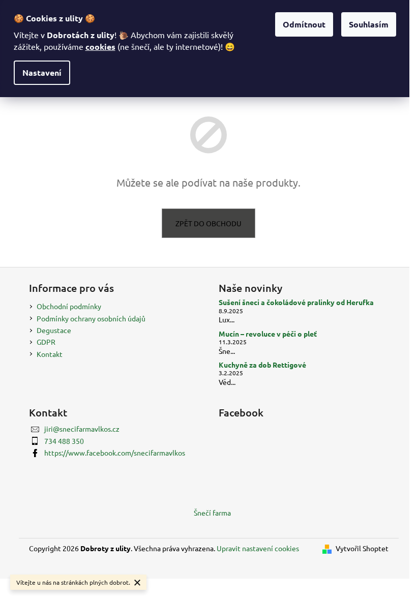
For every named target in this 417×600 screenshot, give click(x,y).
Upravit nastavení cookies (258, 548)
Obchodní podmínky (69, 306)
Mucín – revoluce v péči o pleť (268, 334)
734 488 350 (64, 440)
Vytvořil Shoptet (362, 548)
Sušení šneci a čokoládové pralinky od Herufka (296, 302)
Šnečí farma (212, 512)
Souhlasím (369, 24)
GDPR (46, 341)
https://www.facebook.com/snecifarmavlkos (114, 452)
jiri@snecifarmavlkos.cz (82, 428)
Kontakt (50, 353)
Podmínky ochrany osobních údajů (91, 318)
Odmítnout (304, 24)
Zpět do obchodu (208, 223)
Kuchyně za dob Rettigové (262, 365)
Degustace (54, 330)
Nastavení (42, 72)
